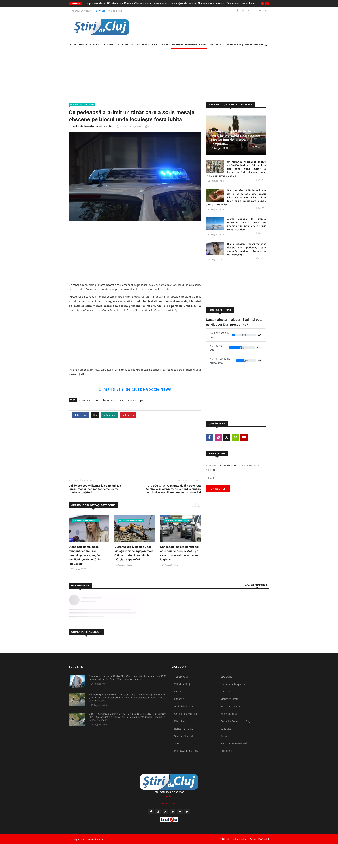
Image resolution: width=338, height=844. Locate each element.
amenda (132, 400)
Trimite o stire (115, 10)
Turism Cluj (216, 44)
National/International (189, 44)
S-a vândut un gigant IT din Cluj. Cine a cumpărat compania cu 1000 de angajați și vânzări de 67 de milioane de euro (127, 677)
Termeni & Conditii (259, 839)
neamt (121, 400)
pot (141, 400)
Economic (143, 44)
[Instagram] (243, 10)
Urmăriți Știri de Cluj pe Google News (135, 389)
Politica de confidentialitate (233, 839)
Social (97, 44)
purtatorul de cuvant (104, 400)
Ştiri (73, 44)
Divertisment (254, 44)
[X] (249, 10)
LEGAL (156, 44)
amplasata (84, 400)
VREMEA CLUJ (235, 44)
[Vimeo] (254, 10)
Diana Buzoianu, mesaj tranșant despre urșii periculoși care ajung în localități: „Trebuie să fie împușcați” (85, 555)
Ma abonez (217, 488)
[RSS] (265, 10)
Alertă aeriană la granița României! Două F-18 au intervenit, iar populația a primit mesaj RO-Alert (246, 224)
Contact (100, 10)
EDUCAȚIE (85, 44)
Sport (166, 44)
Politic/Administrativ (119, 44)
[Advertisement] (205, 27)
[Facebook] (237, 10)
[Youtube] (260, 10)
